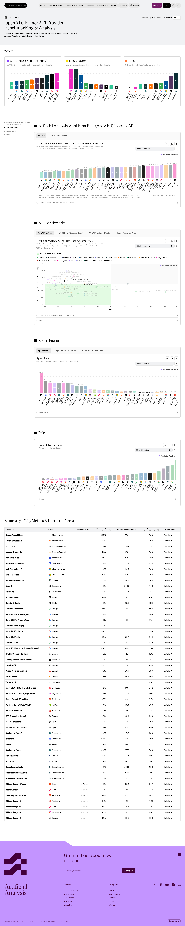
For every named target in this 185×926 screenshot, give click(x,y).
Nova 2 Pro (164, 185)
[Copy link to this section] (167, 144)
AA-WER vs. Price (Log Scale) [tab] (71, 233)
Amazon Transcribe (124, 186)
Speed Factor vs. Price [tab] (126, 233)
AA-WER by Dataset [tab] (59, 136)
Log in (166, 5)
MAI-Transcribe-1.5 (44, 187)
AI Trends (123, 5)
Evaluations (68, 905)
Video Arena (69, 898)
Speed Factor (77, 60)
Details (167, 535)
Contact (112, 901)
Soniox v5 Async (97, 185)
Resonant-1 (83, 185)
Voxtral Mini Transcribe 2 (92, 186)
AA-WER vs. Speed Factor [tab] (100, 233)
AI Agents (68, 901)
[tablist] (107, 135)
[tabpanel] (107, 174)
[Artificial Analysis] (25, 864)
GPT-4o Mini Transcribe (141, 186)
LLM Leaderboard (71, 891)
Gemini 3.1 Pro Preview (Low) (87, 186)
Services (112, 898)
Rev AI (178, 184)
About (113, 5)
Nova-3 (173, 184)
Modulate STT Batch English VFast (128, 187)
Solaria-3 (75, 185)
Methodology (114, 894)
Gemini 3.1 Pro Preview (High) (65, 187)
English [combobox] (174, 921)
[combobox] (154, 149)
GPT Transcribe (80, 186)
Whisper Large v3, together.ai (145, 187)
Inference (90, 5)
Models (43, 5)
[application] (33, 86)
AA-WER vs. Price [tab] (45, 233)
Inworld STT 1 (101, 186)
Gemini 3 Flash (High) (71, 186)
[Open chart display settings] (176, 149)
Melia (169, 184)
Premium (157, 5)
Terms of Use (31, 921)
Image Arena (69, 894)
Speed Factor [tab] (44, 350)
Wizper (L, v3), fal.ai (160, 185)
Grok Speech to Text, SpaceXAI (111, 187)
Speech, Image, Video (74, 5)
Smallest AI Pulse (137, 185)
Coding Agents (55, 5)
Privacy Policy (64, 921)
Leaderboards (102, 5)
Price (131, 60)
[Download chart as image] (172, 144)
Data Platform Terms (48, 921)
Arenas (136, 5)
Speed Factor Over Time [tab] (92, 350)
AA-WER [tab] (41, 136)
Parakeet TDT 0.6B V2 (93, 401)
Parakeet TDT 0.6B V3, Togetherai (151, 187)
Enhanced (115, 185)
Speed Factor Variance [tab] (66, 350)
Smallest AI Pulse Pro (48, 185)
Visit (175, 18)
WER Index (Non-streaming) (28, 60)
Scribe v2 (40, 185)
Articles (112, 905)
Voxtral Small (61, 186)
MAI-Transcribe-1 (57, 186)
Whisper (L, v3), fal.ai (119, 185)
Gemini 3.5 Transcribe (53, 186)
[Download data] (176, 144)
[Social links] (178, 5)
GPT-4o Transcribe (106, 186)
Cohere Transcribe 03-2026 (156, 185)
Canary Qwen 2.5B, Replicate (132, 187)
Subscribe (128, 871)
